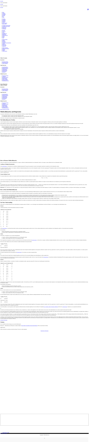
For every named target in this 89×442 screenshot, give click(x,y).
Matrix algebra (4, 23)
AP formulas (4, 28)
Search (3, 17)
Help (3, 16)
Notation (3, 50)
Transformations (4, 69)
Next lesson (5, 320)
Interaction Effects (5, 79)
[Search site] (0, 10)
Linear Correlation (5, 63)
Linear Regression (5, 94)
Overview (3, 18)
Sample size (4, 46)
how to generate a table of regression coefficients (51, 306)
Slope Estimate (4, 71)
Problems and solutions (5, 48)
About (1, 432)
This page (7, 109)
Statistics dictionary (5, 47)
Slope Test (3, 99)
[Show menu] (44, 9)
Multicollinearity (4, 78)
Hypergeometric (4, 33)
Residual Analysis (4, 68)
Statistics (3, 40)
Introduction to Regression (44, 330)
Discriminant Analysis (5, 80)
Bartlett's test (4, 44)
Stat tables (3, 14)
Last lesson (2, 320)
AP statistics (4, 19)
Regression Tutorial (5, 61)
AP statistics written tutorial (6, 25)
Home (3, 12)
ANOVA (3, 22)
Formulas (3, 49)
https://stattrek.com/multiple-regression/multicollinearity (30, 325)
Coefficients (4, 76)
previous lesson (4, 166)
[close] (44, 438)
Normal (3, 36)
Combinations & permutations (6, 42)
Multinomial (4, 34)
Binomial (3, 30)
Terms (8, 432)
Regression (3, 21)
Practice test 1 (4, 27)
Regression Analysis (5, 77)
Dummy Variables (5, 106)
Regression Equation (5, 75)
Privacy (6, 432)
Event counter (4, 45)
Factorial (3, 43)
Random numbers (4, 39)
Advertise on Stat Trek (3, 433)
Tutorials (3, 13)
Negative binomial (5, 35)
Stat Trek (1, 1)
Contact (3, 432)
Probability (3, 20)
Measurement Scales (5, 62)
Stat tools (3, 15)
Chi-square (3, 31)
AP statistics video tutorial (6, 26)
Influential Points (4, 70)
